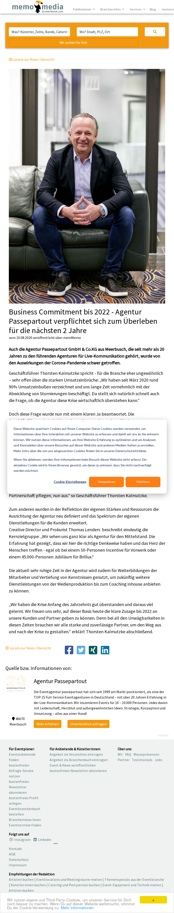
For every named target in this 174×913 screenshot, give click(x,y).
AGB (12, 854)
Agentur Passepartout (60, 681)
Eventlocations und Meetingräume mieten (69, 879)
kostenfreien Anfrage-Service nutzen (21, 770)
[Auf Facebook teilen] (69, 650)
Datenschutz (19, 859)
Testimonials (142, 759)
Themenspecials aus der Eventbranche (134, 879)
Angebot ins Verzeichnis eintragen (76, 754)
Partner (124, 759)
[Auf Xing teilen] (93, 650)
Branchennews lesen (25, 819)
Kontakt (15, 848)
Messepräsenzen (146, 754)
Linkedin (44, 839)
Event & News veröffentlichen (73, 765)
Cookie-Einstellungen (70, 482)
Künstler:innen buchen (28, 885)
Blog (153, 9)
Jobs (158, 759)
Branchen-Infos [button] (110, 9)
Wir (120, 754)
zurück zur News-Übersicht (30, 648)
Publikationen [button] (82, 9)
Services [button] (136, 9)
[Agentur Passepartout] (16, 683)
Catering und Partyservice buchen (74, 885)
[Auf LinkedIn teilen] (105, 650)
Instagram (22, 839)
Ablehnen (143, 482)
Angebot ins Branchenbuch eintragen (79, 759)
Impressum (18, 865)
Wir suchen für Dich (73, 42)
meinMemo (72, 337)
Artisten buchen (21, 879)
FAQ (128, 754)
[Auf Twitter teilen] (81, 650)
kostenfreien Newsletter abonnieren (19, 787)
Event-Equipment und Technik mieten (131, 885)
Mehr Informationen (77, 907)
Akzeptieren (106, 482)
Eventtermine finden (25, 825)
